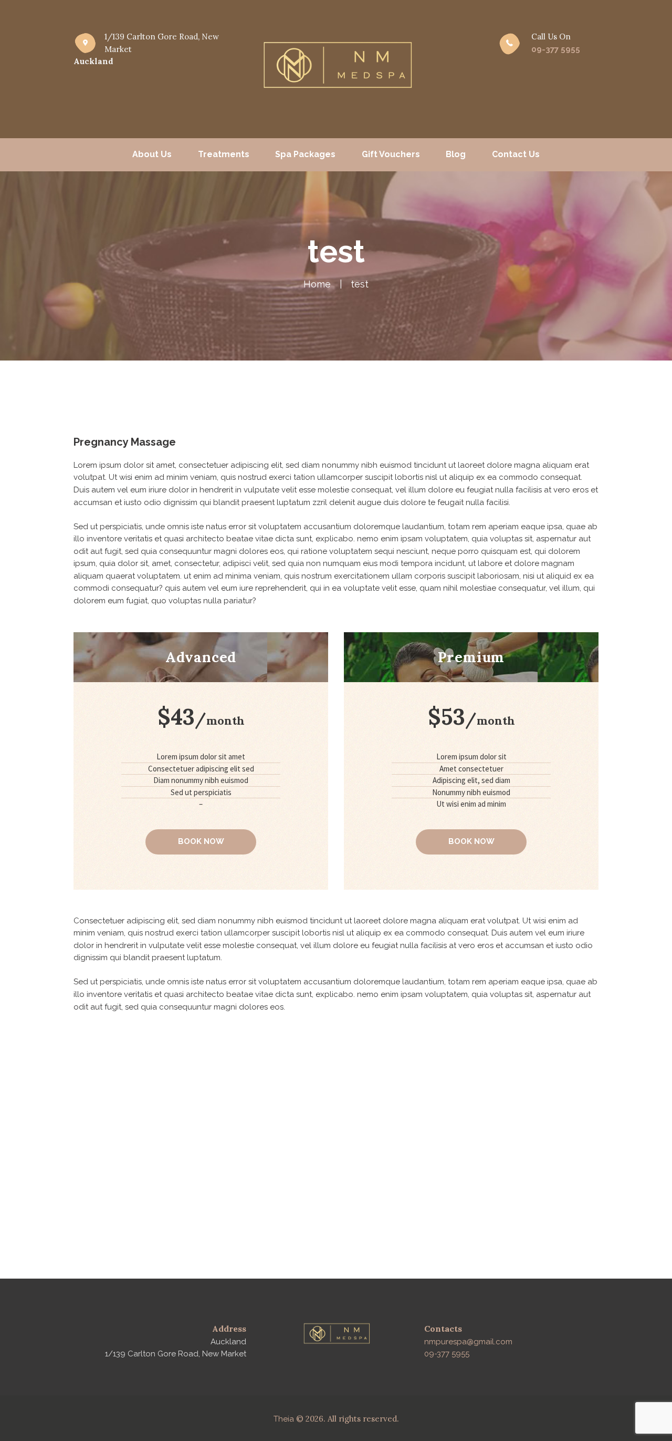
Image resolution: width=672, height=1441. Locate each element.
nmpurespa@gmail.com (468, 1341)
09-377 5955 (555, 49)
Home (317, 284)
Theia (284, 1419)
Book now (201, 841)
